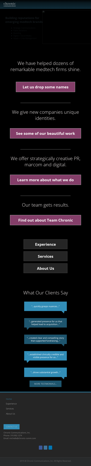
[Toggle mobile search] (82, 3)
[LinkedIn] (50, 448)
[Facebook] (40, 448)
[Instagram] (45, 448)
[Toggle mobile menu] (86, 3)
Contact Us (11, 426)
